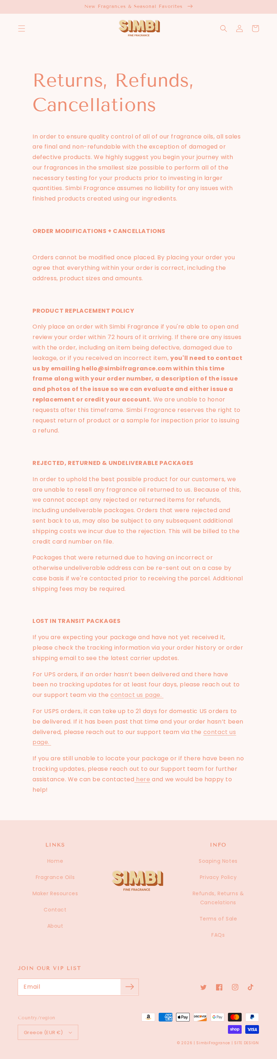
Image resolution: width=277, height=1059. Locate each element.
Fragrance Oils (55, 877)
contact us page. (136, 695)
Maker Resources (55, 893)
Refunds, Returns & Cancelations (218, 898)
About (55, 926)
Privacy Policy (218, 877)
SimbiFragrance (213, 1043)
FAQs (218, 935)
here (142, 779)
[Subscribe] (129, 987)
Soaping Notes (218, 861)
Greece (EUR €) (43, 1032)
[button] (22, 28)
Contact (55, 909)
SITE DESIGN (246, 1043)
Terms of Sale (218, 918)
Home (55, 861)
